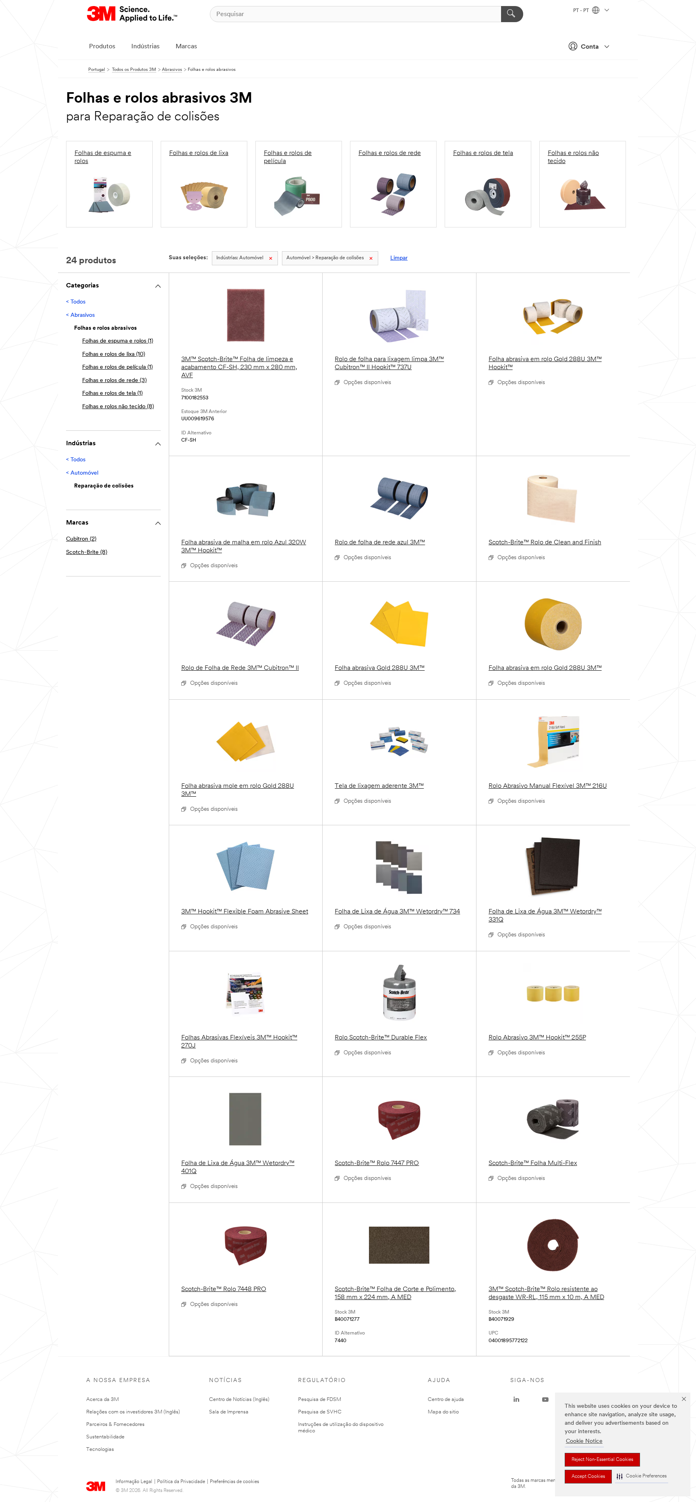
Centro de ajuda (446, 1399)
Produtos (102, 46)
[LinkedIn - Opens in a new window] (516, 1400)
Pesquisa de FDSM (319, 1399)
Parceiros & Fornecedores (115, 1424)
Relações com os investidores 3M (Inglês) (133, 1412)
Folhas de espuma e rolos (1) (117, 341)
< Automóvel (82, 473)
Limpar (399, 258)
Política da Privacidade (181, 1481)
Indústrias (145, 46)
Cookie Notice (584, 1441)
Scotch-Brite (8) (86, 553)
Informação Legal (134, 1481)
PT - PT (581, 10)
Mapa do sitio (443, 1412)
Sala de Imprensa (229, 1412)
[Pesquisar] (512, 14)
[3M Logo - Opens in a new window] (132, 14)
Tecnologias (100, 1449)
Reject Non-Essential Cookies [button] (602, 1459)
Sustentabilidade (105, 1437)
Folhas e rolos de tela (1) (112, 393)
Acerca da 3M (102, 1399)
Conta (590, 47)
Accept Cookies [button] (588, 1476)
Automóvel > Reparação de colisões (325, 258)
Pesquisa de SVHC (320, 1412)
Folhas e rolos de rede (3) (114, 381)
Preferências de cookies (234, 1481)
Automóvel (239, 258)
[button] (641, 1476)
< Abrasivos (80, 315)
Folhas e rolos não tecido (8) (118, 407)
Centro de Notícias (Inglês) (239, 1399)
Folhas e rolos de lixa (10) (113, 354)
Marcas (186, 46)
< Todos (75, 302)
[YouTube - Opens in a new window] (545, 1400)
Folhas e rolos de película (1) (117, 367)
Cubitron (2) (81, 539)
